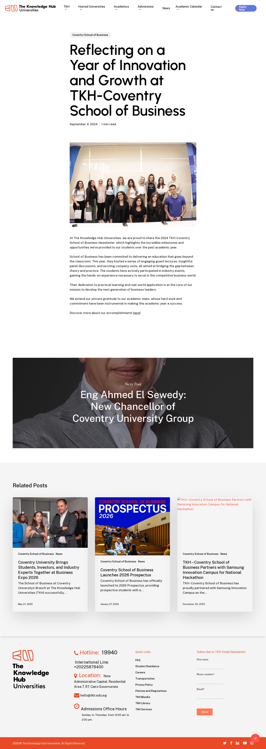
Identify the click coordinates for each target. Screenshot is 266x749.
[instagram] (251, 743)
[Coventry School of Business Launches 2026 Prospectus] (132, 554)
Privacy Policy (144, 684)
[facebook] (231, 743)
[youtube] (245, 743)
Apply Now (243, 8)
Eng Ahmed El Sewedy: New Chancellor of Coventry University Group (133, 403)
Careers (140, 672)
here (136, 313)
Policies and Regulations (151, 690)
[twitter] (225, 743)
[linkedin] (237, 743)
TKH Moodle (142, 697)
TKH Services (143, 709)
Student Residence (147, 666)
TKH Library (142, 703)
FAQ (137, 660)
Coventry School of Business (90, 34)
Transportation (145, 678)
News (59, 553)
